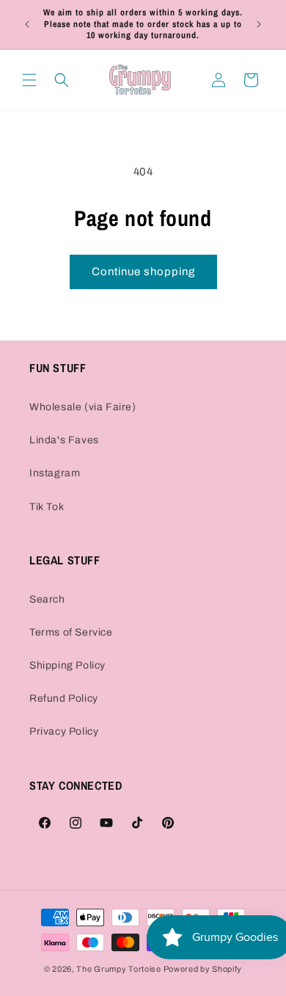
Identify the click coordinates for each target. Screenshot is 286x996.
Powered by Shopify (203, 968)
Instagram (54, 473)
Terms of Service (71, 632)
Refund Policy (63, 698)
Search (47, 599)
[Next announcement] (259, 24)
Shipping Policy (67, 665)
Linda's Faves (64, 440)
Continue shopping (143, 271)
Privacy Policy (63, 731)
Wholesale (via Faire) (82, 406)
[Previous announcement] (27, 24)
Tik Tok (46, 506)
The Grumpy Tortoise (118, 968)
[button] (29, 80)
